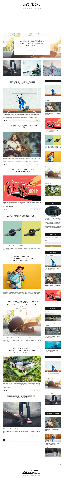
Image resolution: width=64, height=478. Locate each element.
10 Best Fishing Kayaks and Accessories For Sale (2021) (51, 323)
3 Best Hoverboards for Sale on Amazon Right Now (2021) (52, 444)
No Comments (36, 46)
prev (4, 45)
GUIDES (31, 30)
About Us (35, 464)
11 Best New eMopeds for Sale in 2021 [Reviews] (22, 127)
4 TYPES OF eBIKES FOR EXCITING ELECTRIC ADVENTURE (22, 171)
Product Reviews (23, 301)
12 (16, 440)
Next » (21, 440)
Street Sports (8, 301)
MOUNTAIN (15, 30)
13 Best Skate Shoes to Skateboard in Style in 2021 (22, 397)
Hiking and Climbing (24, 256)
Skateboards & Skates (33, 301)
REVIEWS (26, 30)
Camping (25, 40)
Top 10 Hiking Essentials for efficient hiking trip (22, 259)
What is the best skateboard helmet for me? (22, 305)
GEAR (21, 30)
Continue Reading (32, 50)
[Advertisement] (32, 20)
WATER (9, 30)
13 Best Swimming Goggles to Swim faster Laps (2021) (52, 337)
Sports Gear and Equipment (22, 302)
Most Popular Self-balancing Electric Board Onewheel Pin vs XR (22, 216)
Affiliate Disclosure (8, 465)
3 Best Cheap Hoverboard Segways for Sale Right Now (52, 458)
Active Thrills (31, 40)
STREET (4, 30)
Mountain (38, 40)
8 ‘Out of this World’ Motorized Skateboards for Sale (21, 83)
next (59, 45)
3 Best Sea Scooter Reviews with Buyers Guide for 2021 (52, 351)
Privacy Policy (18, 465)
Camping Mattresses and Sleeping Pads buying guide (32, 44)
